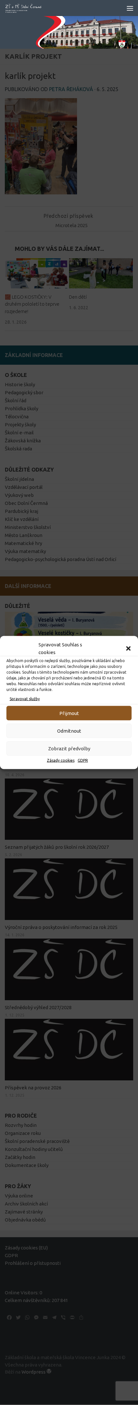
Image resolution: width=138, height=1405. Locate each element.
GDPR (83, 760)
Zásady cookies (60, 760)
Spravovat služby (25, 699)
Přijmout (69, 713)
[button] (128, 648)
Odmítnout (69, 730)
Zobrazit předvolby (69, 748)
